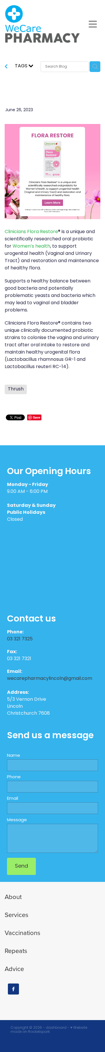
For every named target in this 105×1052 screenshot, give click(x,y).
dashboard (56, 1028)
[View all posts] (6, 67)
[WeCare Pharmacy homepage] (45, 24)
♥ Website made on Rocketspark (48, 1030)
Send (21, 866)
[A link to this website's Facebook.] (13, 989)
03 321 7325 (20, 639)
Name (13, 756)
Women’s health (31, 246)
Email (12, 799)
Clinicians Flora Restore (31, 232)
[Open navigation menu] (93, 24)
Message (17, 820)
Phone (14, 777)
